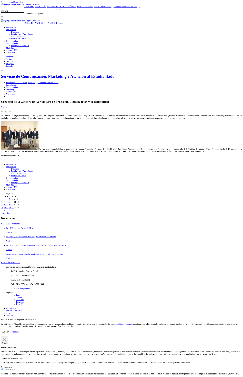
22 (7, 207)
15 (7, 205)
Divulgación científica (20, 46)
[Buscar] (2, 16)
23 (10, 207)
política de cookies (124, 324)
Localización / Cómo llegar (22, 34)
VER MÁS (10, 224)
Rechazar (15, 332)
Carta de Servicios (18, 36)
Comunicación (12, 41)
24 (13, 207)
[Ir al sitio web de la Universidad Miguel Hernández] (20, 4)
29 (7, 210)
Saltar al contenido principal (12, 2)
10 (13, 202)
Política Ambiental (18, 39)
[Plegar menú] (62, 23)
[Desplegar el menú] (60, 9)
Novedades (10, 52)
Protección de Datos (14, 311)
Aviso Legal (11, 308)
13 (2, 205)
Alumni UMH (11, 50)
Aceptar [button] (5, 332)
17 (13, 205)
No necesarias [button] (6, 367)
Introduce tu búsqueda (34, 14)
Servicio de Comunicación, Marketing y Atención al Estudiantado (57, 76)
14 (5, 205)
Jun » (9, 213)
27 (2, 210)
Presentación (11, 27)
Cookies (9, 315)
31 (13, 210)
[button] (11, 30)
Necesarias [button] (5, 358)
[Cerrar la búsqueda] (2, 19)
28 (5, 210)
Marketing (10, 48)
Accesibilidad (11, 313)
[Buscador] (139, 7)
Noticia (4, 107)
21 (5, 207)
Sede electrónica (66, 7)
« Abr (3, 213)
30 (10, 210)
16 (10, 205)
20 (2, 207)
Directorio (15, 32)
